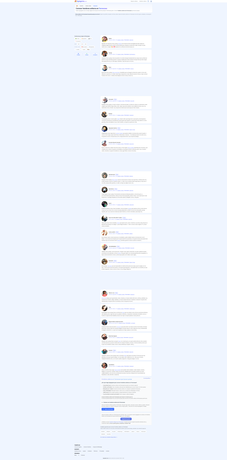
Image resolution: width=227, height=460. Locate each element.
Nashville (131, 40)
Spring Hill (131, 337)
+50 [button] (82, 44)
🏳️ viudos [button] (83, 49)
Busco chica (104, 298)
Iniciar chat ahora (108, 409)
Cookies (107, 451)
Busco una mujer (115, 72)
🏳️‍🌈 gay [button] (88, 49)
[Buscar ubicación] (148, 1)
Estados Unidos (120, 40)
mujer (123, 312)
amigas (129, 208)
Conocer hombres (87, 446)
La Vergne (133, 323)
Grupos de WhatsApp (97, 446)
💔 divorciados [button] (84, 46)
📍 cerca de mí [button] (78, 41)
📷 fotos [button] (90, 38)
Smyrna (132, 68)
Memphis (108, 431)
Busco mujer (114, 179)
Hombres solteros (143, 1)
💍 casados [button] (77, 49)
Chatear (78, 54)
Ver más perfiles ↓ (147, 378)
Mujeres (120, 43)
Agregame (82, 1)
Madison (131, 176)
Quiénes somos (77, 451)
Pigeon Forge (132, 129)
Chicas (118, 222)
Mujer (118, 118)
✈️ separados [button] (91, 46)
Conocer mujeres (78, 446)
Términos (95, 451)
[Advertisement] (109, 26)
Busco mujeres (131, 147)
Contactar (90, 451)
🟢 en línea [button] (77, 38)
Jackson (133, 431)
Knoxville (132, 100)
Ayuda (84, 451)
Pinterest (83, 455)
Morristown (143, 431)
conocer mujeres (119, 133)
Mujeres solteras (134, 1)
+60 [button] (85, 44)
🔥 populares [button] (84, 38)
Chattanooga (132, 308)
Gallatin (131, 233)
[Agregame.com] (77, 6)
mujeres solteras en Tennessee (116, 421)
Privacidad (102, 451)
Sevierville (131, 143)
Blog (75, 455)
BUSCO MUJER (118, 369)
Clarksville (131, 204)
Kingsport (132, 294)
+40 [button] (78, 44)
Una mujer (109, 266)
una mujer (119, 326)
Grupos (86, 54)
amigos (118, 240)
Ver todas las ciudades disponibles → (108, 437)
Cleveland (131, 115)
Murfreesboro (132, 54)
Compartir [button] (95, 54)
